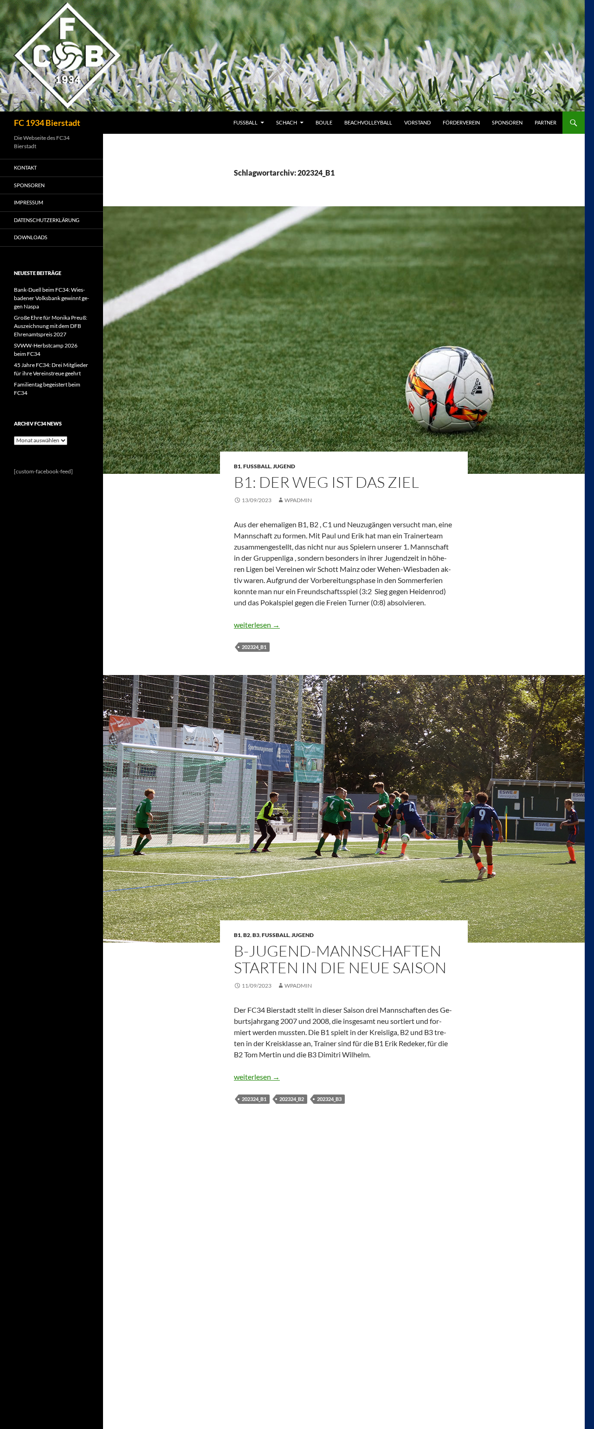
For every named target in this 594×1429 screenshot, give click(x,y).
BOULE (324, 122)
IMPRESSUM (28, 202)
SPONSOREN (507, 122)
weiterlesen (257, 624)
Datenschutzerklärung (46, 220)
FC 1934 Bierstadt (47, 123)
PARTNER (545, 122)
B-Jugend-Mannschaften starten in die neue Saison (340, 959)
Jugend (284, 466)
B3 (255, 934)
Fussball (257, 466)
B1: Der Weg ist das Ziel (326, 482)
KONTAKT (25, 167)
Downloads (30, 237)
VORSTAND (417, 122)
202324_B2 (291, 1099)
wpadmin (298, 500)
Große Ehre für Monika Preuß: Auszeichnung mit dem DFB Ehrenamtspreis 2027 (50, 326)
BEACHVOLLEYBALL (368, 122)
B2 (246, 934)
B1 (237, 466)
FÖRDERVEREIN (461, 122)
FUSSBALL (245, 122)
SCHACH (286, 122)
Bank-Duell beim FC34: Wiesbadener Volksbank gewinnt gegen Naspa (51, 298)
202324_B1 (254, 647)
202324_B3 (329, 1099)
